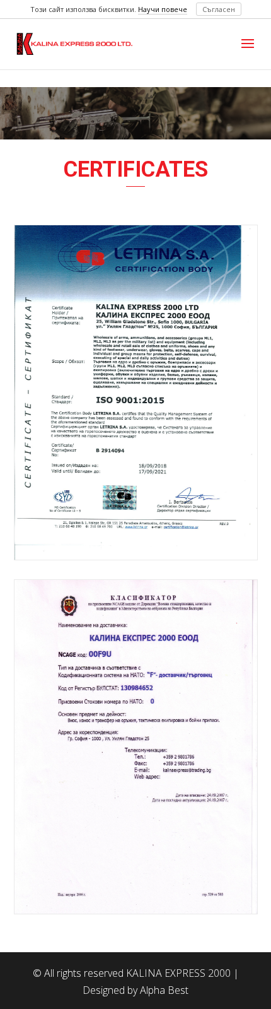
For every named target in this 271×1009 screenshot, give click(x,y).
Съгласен (218, 9)
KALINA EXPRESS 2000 (178, 973)
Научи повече (162, 9)
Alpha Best (164, 990)
